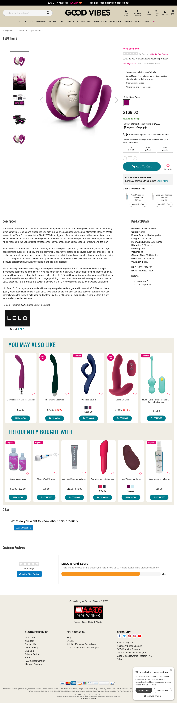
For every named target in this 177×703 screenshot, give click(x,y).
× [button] (171, 670)
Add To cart (144, 166)
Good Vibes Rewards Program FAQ (134, 655)
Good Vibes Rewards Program (132, 652)
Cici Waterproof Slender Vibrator (21, 400)
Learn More (162, 180)
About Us (29, 641)
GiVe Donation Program (128, 649)
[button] (117, 100)
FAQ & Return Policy (35, 660)
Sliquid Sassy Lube (18, 479)
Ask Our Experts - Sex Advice (81, 644)
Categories (8, 30)
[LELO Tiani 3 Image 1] (78, 100)
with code (65, 2)
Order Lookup (31, 647)
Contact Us (30, 644)
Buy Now (20, 418)
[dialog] (153, 683)
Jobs (119, 659)
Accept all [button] (143, 690)
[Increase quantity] (135, 158)
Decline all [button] (162, 690)
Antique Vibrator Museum (129, 646)
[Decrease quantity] (125, 158)
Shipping (29, 650)
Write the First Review (159, 54)
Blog (69, 637)
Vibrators (20, 30)
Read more (151, 685)
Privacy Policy (32, 654)
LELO (21, 329)
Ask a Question (129, 63)
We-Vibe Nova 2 (88, 400)
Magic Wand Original (46, 479)
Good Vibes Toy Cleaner (159, 479)
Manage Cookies (33, 664)
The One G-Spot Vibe (54, 400)
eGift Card (30, 637)
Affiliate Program (125, 642)
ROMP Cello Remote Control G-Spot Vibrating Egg (156, 401)
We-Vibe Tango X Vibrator (102, 479)
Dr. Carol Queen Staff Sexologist (83, 647)
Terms (28, 657)
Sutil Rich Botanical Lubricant (74, 479)
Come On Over (122, 400)
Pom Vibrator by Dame (131, 479)
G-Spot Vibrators (35, 30)
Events (70, 641)
